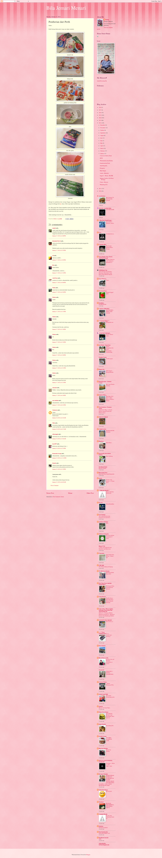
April (101, 146)
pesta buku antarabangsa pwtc (110, 696)
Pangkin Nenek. (103, 357)
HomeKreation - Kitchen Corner (105, 382)
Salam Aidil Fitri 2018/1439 (110, 492)
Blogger (88, 854)
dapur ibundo (102, 724)
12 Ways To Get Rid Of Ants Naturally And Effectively (105, 548)
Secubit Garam (102, 736)
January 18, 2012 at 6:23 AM (59, 429)
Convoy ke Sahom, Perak (106, 155)
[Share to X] (69, 219)
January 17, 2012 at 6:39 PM (59, 395)
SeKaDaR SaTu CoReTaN (105, 620)
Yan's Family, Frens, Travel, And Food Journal (105, 257)
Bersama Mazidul (103, 774)
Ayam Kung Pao (109, 725)
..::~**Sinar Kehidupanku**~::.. (104, 632)
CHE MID (101, 565)
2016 (100, 112)
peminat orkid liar (103, 522)
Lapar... (107, 280)
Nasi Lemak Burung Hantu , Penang (109, 247)
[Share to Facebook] (71, 219)
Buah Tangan (103, 170)
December (102, 125)
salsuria (101, 706)
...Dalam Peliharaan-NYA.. (110, 684)
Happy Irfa (101, 369)
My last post (109, 791)
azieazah (54, 387)
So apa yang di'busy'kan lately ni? (110, 817)
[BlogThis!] (68, 219)
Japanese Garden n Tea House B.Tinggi (107, 178)
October (102, 130)
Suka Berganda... (104, 165)
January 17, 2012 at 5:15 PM (59, 311)
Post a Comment (54, 485)
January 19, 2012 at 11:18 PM (59, 458)
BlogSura (101, 441)
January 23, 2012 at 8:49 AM (59, 482)
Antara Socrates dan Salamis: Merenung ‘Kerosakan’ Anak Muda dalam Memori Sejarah (105, 273)
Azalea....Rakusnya (104, 173)
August (102, 135)
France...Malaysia (104, 182)
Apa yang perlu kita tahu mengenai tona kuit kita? (104, 516)
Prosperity (102, 168)
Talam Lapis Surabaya (109, 635)
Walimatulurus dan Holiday (106, 160)
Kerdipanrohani (103, 467)
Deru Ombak (102, 646)
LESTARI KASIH (110, 209)
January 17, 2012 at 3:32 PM (59, 273)
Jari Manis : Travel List (104, 345)
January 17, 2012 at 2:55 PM (59, 250)
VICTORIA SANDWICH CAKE (109, 739)
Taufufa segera (109, 358)
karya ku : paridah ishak (105, 208)
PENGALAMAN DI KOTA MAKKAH (105, 761)
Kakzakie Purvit (56, 241)
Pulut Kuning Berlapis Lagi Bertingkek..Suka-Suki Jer (110, 715)
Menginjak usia (109, 322)
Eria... (107, 523)
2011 (100, 188)
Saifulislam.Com (103, 270)
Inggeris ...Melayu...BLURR (106, 175)
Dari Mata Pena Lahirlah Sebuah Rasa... (105, 583)
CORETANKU (102, 429)
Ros (53, 265)
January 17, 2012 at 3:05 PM (59, 260)
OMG (100, 839)
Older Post (90, 493)
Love (100, 232)
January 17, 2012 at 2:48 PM (59, 236)
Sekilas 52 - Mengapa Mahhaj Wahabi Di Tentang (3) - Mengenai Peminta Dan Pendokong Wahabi (107, 614)
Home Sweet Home (103, 712)
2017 (100, 110)
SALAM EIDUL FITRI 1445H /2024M (109, 311)
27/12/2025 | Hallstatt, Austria (110, 222)
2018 (100, 107)
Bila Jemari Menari (66, 7)
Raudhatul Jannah (103, 838)
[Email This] (66, 219)
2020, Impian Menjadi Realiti (109, 371)
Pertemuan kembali (103, 827)
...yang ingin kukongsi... (104, 333)
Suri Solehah (102, 515)
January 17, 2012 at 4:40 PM (59, 282)
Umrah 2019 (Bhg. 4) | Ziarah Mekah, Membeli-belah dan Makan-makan (105, 411)
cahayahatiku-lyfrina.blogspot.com (104, 844)
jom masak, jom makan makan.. (105, 454)
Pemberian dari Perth (105, 163)
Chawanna (101, 553)
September (103, 133)
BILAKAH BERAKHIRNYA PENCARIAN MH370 (110, 805)
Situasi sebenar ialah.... (109, 335)
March (102, 148)
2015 (100, 115)
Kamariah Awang (56, 453)
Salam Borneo (102, 597)
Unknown (54, 410)
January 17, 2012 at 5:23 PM (59, 382)
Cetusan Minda (103, 682)
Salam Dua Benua (103, 790)
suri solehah (55, 400)
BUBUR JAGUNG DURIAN (110, 431)
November (103, 127)
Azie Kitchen (102, 196)
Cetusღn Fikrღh (103, 814)
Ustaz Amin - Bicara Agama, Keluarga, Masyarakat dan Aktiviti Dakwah (106, 610)
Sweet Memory (102, 279)
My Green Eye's (103, 291)
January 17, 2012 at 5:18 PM (59, 329)
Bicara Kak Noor (103, 472)
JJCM (101, 158)
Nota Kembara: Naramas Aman (105, 407)
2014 (100, 118)
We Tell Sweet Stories (104, 571)
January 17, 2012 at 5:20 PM (59, 355)
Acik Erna (55, 278)
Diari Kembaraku (103, 832)
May (101, 143)
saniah (54, 228)
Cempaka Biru (102, 244)
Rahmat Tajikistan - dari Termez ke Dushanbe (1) (110, 261)
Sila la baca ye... (109, 621)
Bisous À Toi (102, 546)
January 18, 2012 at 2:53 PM (59, 448)
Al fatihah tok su (110, 234)
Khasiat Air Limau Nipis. (104, 708)
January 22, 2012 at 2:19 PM (59, 469)
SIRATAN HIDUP (103, 417)
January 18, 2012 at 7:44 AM (59, 439)
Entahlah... (101, 303)
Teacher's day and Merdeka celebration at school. (110, 661)
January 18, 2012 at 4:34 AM (59, 418)
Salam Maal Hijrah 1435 (104, 833)
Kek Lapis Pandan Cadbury (110, 384)
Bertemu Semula (102, 468)
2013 (100, 120)
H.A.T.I (100, 502)
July (101, 138)
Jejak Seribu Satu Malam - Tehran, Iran (110, 556)
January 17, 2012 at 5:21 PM (59, 368)
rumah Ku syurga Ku (102, 81)
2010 (100, 191)
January (102, 153)
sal (53, 255)
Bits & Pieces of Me (103, 658)
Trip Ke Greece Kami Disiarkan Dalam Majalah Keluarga (109, 600)
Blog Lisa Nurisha (103, 748)
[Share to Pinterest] (72, 219)
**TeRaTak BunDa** (104, 490)
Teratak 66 (101, 670)
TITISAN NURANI (103, 534)
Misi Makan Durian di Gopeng (106, 566)
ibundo (54, 463)
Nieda (53, 288)
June (101, 140)
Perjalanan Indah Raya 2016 (110, 573)
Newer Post (50, 493)
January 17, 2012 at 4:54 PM (59, 292)
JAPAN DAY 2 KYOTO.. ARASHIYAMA (109, 673)
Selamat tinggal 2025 (109, 293)
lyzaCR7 (54, 444)
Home (70, 493)
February (102, 151)
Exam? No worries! (108, 750)
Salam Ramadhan (110, 504)
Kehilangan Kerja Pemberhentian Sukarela (110, 587)
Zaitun (54, 297)
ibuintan (101, 826)
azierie (100, 478)
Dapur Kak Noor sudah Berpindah (106, 474)
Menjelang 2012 (103, 184)
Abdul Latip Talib (103, 694)
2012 (100, 123)
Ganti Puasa (109, 442)
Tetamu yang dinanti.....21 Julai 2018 (110, 481)
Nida (53, 423)
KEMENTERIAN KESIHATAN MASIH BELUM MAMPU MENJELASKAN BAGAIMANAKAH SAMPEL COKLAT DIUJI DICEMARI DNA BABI (106, 780)
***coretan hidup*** (104, 321)
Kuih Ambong (109, 456)
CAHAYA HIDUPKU (104, 309)
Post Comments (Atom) (58, 496)
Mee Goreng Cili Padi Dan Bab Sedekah (110, 199)
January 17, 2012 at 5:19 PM (59, 342)
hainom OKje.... (103, 395)
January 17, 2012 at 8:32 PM (59, 405)
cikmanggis (55, 434)
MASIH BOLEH (102, 304)
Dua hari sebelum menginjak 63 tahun (110, 537)
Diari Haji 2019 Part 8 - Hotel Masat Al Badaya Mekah (110, 398)
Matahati (101, 802)
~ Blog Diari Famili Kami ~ (105, 220)
